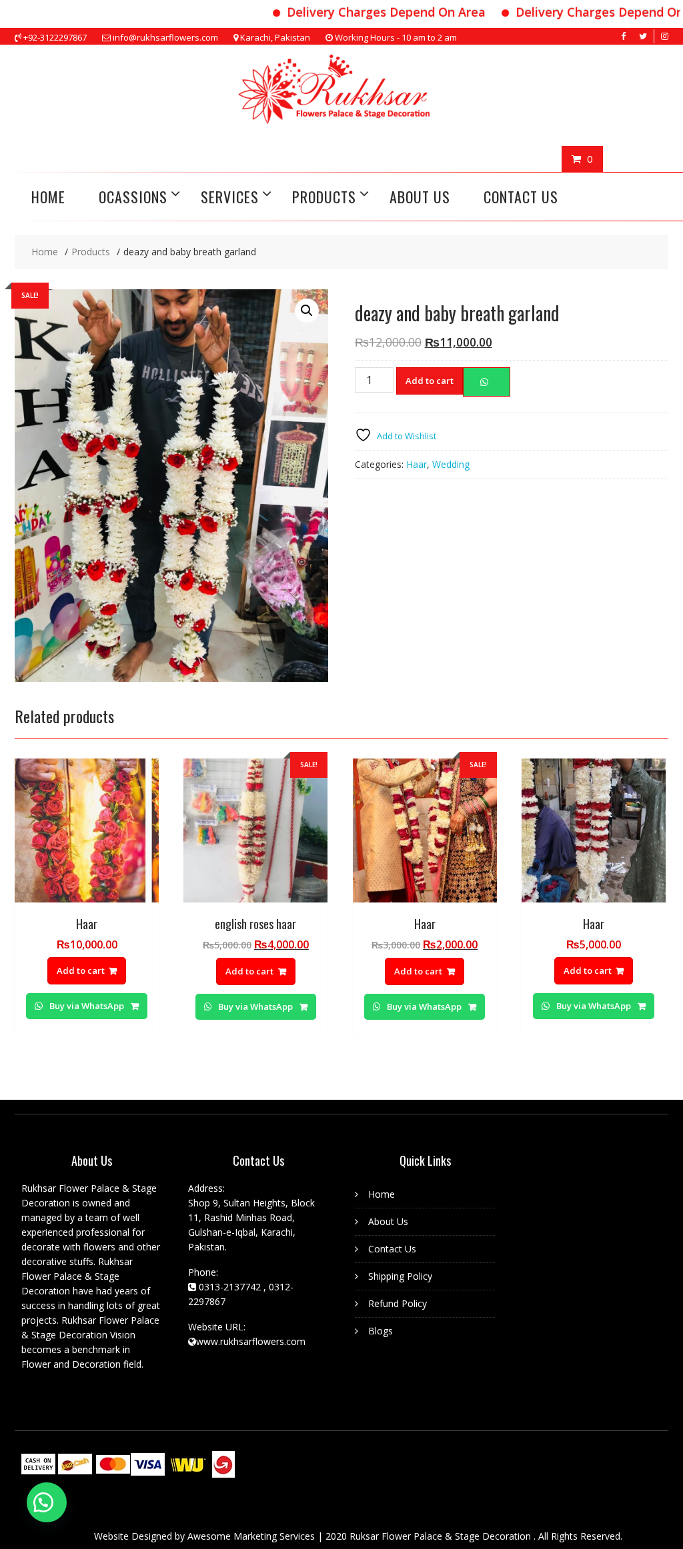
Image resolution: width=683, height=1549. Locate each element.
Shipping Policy (400, 1276)
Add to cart (430, 381)
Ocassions (133, 196)
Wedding (451, 464)
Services (230, 196)
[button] (47, 1502)
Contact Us (521, 196)
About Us (420, 196)
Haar (416, 464)
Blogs (380, 1330)
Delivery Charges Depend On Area (362, 12)
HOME (48, 196)
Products (324, 196)
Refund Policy (397, 1303)
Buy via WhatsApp (86, 1006)
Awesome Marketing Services (252, 1536)
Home (381, 1194)
